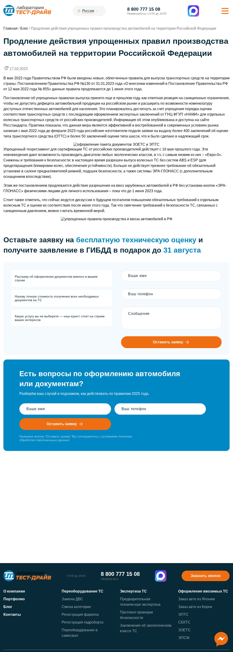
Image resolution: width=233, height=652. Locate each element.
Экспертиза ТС (133, 591)
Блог (7, 607)
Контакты (12, 614)
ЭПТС (183, 614)
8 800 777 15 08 (143, 9)
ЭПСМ (183, 638)
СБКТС (184, 622)
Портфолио (14, 599)
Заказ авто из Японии (196, 599)
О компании (14, 591)
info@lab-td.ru (109, 579)
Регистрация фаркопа (80, 614)
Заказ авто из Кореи (195, 607)
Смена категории (76, 607)
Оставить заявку (168, 342)
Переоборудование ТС (82, 591)
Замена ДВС (72, 599)
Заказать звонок (205, 576)
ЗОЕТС (184, 630)
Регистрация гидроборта (82, 622)
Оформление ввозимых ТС (203, 591)
